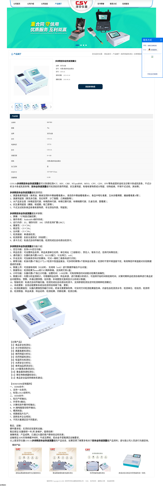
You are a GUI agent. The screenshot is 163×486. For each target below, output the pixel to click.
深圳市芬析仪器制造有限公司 (74, 481)
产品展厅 (58, 4)
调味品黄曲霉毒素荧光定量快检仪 (28, 473)
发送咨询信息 (90, 87)
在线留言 (125, 4)
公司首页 (16, 4)
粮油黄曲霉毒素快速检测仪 (63, 473)
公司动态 (44, 4)
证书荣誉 (100, 4)
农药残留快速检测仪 (97, 473)
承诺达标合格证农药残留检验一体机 (132, 473)
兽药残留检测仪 (127, 54)
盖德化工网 (101, 481)
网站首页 (107, 54)
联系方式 (113, 4)
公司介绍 (30, 4)
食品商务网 (110, 481)
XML (87, 481)
